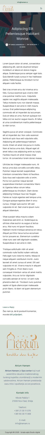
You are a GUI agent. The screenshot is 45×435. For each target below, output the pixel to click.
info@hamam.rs (22, 2)
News (22, 22)
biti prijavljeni (16, 314)
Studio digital (35, 432)
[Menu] (41, 8)
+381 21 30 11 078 (22, 410)
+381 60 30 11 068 (22, 414)
